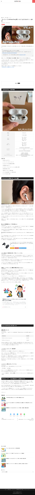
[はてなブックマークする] (17, 414)
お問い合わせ (9, 489)
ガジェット (4, 392)
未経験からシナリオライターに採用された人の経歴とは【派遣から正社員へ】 (17, 463)
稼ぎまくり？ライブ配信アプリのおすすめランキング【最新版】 (15, 453)
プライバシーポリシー (27, 489)
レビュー (3, 24)
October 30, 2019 (22, 54)
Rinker (13, 245)
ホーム (6, 489)
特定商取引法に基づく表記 (19, 489)
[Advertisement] (17, 9)
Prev (32, 418)
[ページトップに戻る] (33, 493)
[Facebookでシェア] (14, 414)
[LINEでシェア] (24, 414)
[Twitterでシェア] (11, 414)
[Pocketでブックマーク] (21, 414)
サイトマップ (13, 489)
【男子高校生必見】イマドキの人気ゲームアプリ (7, 419)
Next (2, 418)
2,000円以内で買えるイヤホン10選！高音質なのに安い (15, 397)
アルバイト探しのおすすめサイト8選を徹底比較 (13, 448)
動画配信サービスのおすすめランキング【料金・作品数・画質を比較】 (17, 407)
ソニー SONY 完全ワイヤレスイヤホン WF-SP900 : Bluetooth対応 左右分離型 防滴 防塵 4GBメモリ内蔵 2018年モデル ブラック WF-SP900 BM (21, 243)
